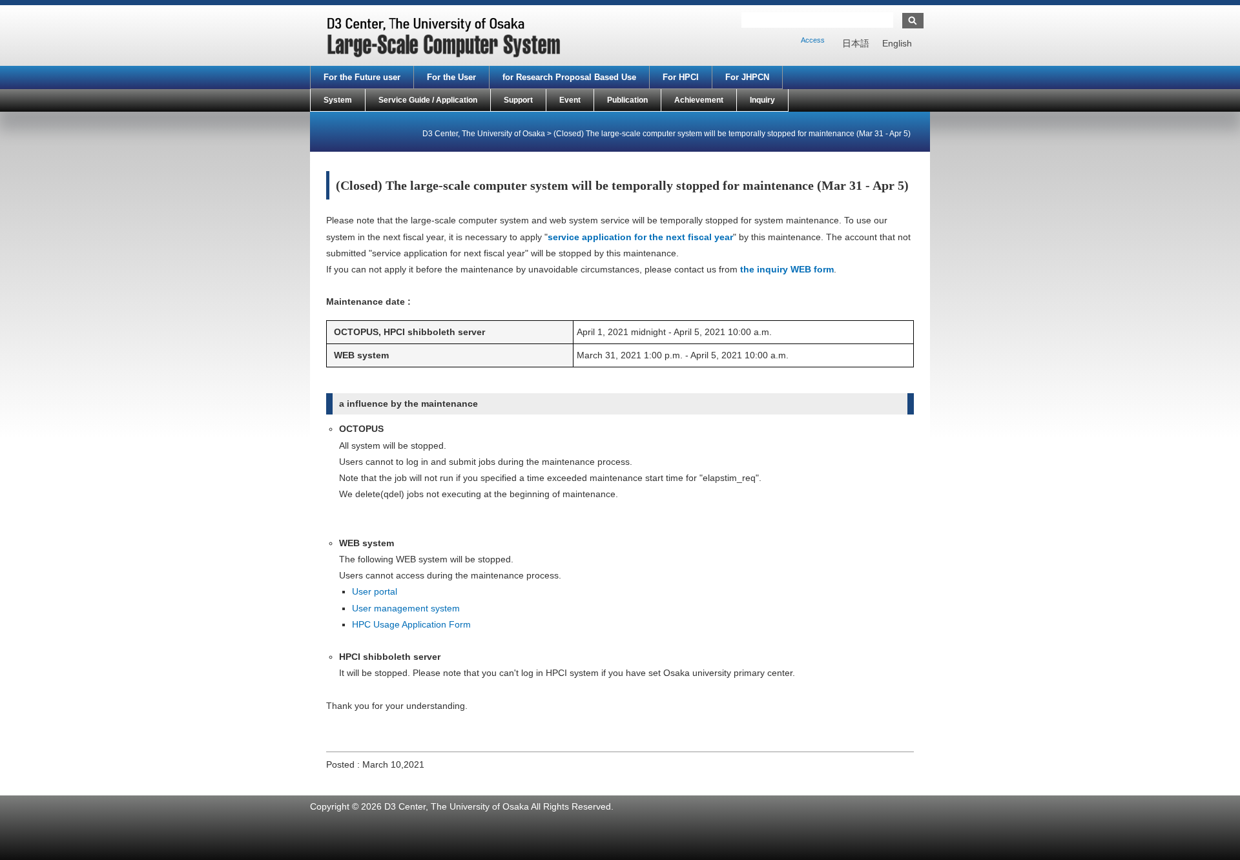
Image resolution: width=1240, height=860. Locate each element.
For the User (451, 77)
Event (570, 100)
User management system (406, 608)
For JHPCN (747, 77)
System (338, 100)
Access (813, 40)
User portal (374, 591)
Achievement (698, 100)
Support (518, 100)
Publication (627, 100)
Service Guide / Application (427, 100)
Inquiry (762, 100)
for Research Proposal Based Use (569, 77)
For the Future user (362, 77)
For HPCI (681, 77)
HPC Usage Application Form (411, 624)
